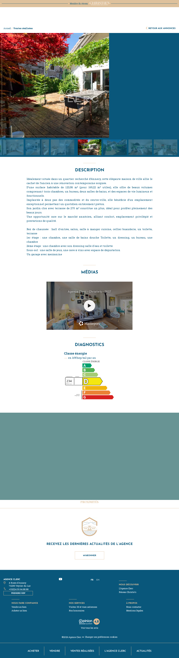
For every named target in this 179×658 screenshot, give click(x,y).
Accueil (7, 28)
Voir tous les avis (89, 627)
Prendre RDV (18, 593)
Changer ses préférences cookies (101, 636)
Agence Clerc (11, 579)
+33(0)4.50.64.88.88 (18, 589)
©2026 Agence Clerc (71, 637)
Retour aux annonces (162, 28)
